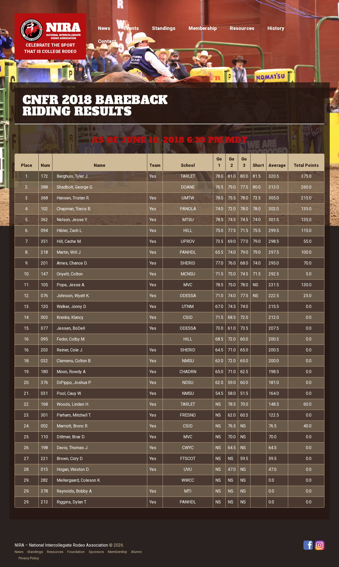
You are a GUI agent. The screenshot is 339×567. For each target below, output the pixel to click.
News (104, 28)
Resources (242, 28)
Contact (107, 41)
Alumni (136, 552)
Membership (203, 28)
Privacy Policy (29, 558)
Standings (163, 28)
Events (131, 28)
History (275, 28)
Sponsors (96, 552)
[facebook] (308, 544)
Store (135, 41)
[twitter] (319, 544)
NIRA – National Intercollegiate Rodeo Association (61, 545)
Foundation (76, 552)
